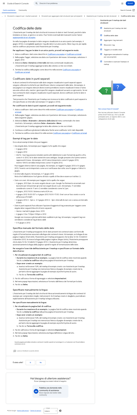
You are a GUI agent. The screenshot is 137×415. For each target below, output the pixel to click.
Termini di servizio (35, 410)
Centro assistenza (9, 10)
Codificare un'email (73, 54)
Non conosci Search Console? (108, 109)
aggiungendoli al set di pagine (24, 38)
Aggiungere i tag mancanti (113, 40)
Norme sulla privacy (23, 410)
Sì (30, 362)
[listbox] (51, 411)
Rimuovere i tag (109, 45)
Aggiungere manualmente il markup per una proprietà (116, 55)
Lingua (48, 408)
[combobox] (75, 3)
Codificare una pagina (56, 54)
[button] (3, 3)
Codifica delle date (111, 36)
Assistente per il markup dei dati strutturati (113, 21)
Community (23, 10)
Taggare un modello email (113, 50)
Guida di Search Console (18, 3)
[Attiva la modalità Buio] (60, 410)
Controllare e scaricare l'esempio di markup (116, 63)
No (41, 362)
